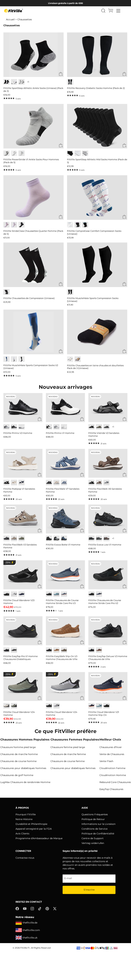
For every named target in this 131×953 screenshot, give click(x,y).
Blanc (14, 82)
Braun (99, 482)
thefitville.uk (30, 937)
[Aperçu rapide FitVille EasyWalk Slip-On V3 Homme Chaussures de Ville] (82, 642)
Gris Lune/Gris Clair (14, 594)
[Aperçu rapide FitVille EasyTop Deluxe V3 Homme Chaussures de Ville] (124, 642)
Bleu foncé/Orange (64, 594)
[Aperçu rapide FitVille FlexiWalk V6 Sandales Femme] (124, 475)
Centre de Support (93, 838)
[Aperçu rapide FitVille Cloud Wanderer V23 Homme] (40, 586)
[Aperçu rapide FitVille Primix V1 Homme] (82, 419)
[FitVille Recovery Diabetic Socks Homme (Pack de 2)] (97, 54)
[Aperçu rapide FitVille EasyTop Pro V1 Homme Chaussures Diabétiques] (40, 642)
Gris (21, 82)
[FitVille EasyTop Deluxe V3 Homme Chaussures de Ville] (107, 630)
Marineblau (21, 482)
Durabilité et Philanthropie (31, 824)
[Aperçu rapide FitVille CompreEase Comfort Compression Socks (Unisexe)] (124, 217)
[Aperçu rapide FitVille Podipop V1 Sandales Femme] (40, 475)
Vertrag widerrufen (93, 843)
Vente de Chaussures (111, 754)
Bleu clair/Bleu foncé (56, 594)
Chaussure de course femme (67, 761)
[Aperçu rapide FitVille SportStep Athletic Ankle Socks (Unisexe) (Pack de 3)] (61, 74)
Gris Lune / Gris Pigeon (6, 427)
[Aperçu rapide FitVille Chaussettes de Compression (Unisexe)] (61, 284)
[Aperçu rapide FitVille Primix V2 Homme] (40, 419)
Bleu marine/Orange (91, 706)
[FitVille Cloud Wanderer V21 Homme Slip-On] (107, 686)
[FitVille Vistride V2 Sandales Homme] (107, 407)
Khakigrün (99, 427)
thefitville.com (31, 930)
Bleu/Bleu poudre (99, 706)
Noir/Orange (91, 594)
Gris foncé (14, 650)
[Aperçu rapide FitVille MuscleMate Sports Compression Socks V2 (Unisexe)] (61, 351)
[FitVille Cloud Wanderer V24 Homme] (22, 686)
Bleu (85, 224)
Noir (6, 82)
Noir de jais (49, 538)
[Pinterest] (47, 908)
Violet (6, 224)
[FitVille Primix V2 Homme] (22, 407)
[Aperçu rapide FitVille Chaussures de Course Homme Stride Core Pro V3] (82, 586)
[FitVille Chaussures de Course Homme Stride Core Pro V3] (65, 574)
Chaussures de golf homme (16, 775)
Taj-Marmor (14, 482)
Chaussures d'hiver (110, 747)
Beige (56, 482)
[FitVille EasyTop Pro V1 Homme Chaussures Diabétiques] (22, 630)
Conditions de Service (94, 828)
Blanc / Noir (49, 427)
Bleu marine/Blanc (99, 594)
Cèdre (64, 650)
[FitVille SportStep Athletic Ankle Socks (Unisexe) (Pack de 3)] (33, 54)
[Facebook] (17, 908)
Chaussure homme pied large (18, 747)
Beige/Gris (6, 706)
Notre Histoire (24, 819)
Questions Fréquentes (95, 814)
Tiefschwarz (91, 482)
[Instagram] (32, 908)
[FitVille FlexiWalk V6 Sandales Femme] (107, 463)
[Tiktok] (39, 908)
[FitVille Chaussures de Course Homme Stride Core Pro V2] (107, 574)
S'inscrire (89, 889)
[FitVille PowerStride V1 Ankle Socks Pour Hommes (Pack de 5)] (33, 126)
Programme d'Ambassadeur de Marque (39, 838)
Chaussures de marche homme (19, 754)
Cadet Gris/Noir (56, 706)
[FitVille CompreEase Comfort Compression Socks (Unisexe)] (97, 197)
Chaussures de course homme (18, 761)
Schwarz (91, 427)
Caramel (56, 650)
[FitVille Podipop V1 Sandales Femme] (22, 463)
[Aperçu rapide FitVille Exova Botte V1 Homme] (82, 531)
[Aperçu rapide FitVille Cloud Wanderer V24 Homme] (40, 698)
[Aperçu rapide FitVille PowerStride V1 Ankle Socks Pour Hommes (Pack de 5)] (61, 146)
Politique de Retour (93, 819)
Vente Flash (106, 761)
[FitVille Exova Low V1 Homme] (107, 519)
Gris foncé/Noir (91, 538)
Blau (64, 482)
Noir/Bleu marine (64, 538)
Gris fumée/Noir (56, 538)
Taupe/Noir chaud (106, 538)
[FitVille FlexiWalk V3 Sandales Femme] (22, 519)
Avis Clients (22, 833)
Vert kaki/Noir (14, 706)
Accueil (10, 19)
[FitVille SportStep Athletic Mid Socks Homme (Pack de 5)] (97, 126)
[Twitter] (54, 908)
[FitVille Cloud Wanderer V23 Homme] (22, 574)
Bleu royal (21, 594)
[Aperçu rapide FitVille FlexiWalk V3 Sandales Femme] (40, 531)
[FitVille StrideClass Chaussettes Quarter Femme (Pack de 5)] (33, 197)
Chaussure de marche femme (68, 754)
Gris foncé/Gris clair (99, 538)
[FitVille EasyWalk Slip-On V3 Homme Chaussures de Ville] (65, 630)
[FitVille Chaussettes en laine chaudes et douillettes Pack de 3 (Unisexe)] (97, 332)
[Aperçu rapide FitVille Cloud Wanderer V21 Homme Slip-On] (124, 698)
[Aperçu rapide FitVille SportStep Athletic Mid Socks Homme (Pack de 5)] (124, 146)
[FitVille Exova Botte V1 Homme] (65, 519)
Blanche (14, 224)
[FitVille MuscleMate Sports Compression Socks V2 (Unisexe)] (33, 332)
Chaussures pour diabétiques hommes (23, 768)
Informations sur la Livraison (98, 824)
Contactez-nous (25, 857)
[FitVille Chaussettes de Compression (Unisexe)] (33, 265)
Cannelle (99, 650)
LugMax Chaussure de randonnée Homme (25, 782)
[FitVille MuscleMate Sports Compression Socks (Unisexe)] (97, 265)
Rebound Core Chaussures (115, 782)
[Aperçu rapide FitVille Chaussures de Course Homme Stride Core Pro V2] (124, 586)
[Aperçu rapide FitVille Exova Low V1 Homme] (124, 531)
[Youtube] (24, 908)
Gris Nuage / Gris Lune (56, 427)
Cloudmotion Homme (112, 775)
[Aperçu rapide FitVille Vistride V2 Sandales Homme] (124, 419)
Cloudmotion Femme (112, 768)
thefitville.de (30, 922)
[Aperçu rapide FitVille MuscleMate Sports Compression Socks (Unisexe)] (124, 284)
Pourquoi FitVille (26, 814)
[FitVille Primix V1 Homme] (65, 407)
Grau (106, 482)
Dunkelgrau (106, 427)
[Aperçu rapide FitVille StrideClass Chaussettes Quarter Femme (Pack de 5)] (61, 217)
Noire (21, 224)
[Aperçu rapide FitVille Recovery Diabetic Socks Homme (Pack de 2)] (124, 74)
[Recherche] (103, 11)
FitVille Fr (25, 948)
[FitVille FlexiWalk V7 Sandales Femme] (65, 463)
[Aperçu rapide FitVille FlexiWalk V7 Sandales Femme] (82, 475)
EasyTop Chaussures (111, 789)
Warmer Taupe (14, 538)
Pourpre (78, 224)
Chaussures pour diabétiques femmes (73, 768)
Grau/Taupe (21, 538)
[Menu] (118, 11)
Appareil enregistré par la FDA (34, 828)
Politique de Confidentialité (98, 833)
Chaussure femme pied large (67, 747)
